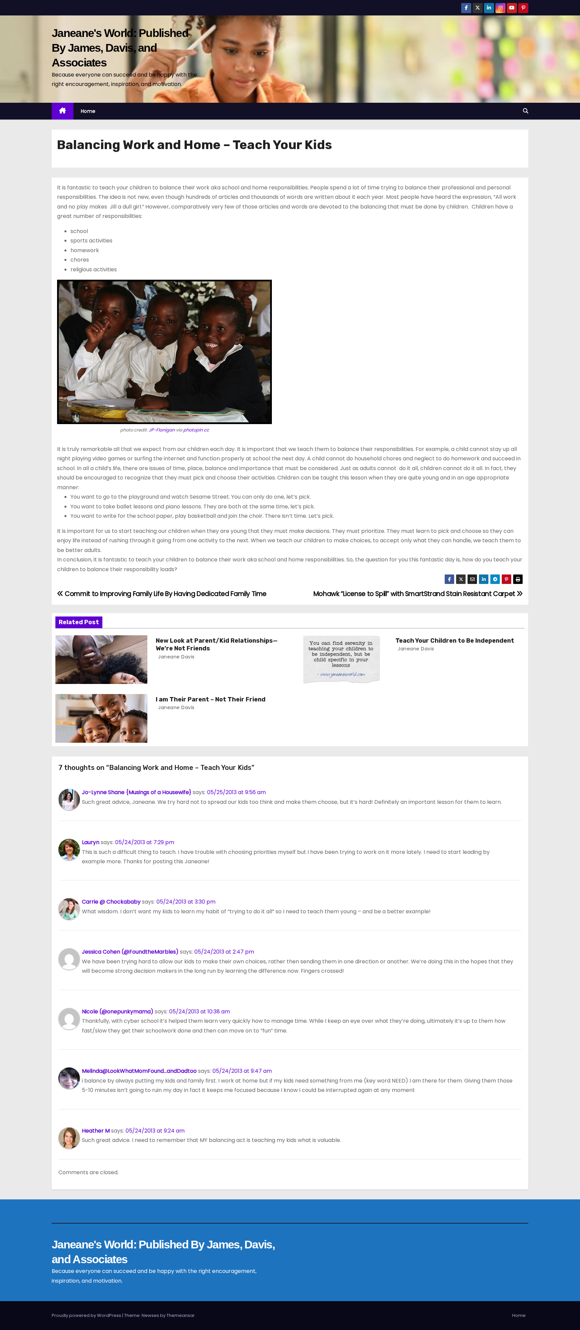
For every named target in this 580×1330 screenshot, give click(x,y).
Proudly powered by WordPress (87, 1315)
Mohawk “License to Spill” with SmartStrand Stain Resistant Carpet (415, 593)
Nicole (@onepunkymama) (117, 1011)
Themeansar (180, 1315)
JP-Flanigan (162, 430)
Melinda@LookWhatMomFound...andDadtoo (139, 1071)
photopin (193, 430)
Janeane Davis (176, 656)
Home (88, 111)
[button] (525, 111)
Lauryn (90, 842)
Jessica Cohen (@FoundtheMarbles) (130, 952)
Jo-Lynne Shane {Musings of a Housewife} (136, 792)
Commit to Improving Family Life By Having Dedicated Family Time (165, 593)
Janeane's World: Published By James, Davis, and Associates (120, 48)
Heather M (96, 1131)
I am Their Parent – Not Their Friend (210, 699)
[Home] (63, 111)
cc (206, 430)
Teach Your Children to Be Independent (454, 640)
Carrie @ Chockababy (111, 902)
